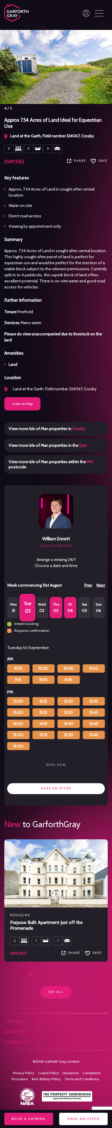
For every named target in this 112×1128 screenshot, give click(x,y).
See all (56, 992)
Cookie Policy (48, 1073)
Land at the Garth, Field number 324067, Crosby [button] (54, 388)
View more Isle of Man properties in (47, 428)
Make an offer (56, 788)
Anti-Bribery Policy (46, 1079)
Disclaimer (71, 1073)
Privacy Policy (23, 1073)
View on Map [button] (22, 404)
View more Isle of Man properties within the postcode (51, 464)
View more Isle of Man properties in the (48, 445)
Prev (88, 585)
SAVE (103, 161)
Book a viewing (28, 1118)
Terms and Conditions (81, 1079)
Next (100, 585)
